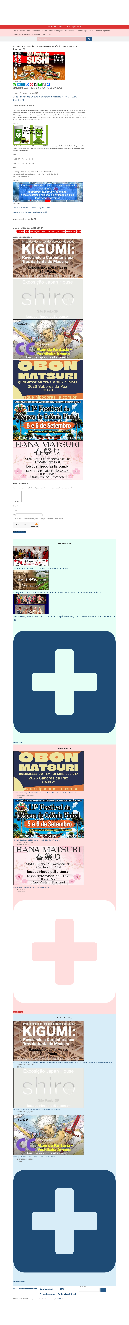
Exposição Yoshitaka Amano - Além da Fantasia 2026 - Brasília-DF (35, 1157)
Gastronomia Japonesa (46, 231)
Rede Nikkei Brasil (67, 1294)
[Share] (48, 84)
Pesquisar (82, 1287)
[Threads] (36, 84)
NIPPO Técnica (62, 1299)
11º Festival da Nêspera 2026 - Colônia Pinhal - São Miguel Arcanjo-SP (36, 840)
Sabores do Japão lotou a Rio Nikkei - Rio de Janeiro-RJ (41, 568)
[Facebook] (27, 84)
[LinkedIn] (23, 84)
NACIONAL (61, 231)
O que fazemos (47, 1294)
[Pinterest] (31, 84)
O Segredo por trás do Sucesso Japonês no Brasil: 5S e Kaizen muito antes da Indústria (57, 592)
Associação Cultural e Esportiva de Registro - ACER (30, 212)
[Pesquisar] (103, 1290)
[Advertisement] (52, 12)
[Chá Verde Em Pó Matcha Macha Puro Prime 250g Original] (30, 144)
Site (14, 514)
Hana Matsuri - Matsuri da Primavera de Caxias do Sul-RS (32, 887)
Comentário (17, 502)
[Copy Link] (44, 84)
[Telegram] (19, 84)
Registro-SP (71, 231)
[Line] (40, 84)
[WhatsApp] (15, 84)
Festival (33, 231)
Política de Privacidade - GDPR (25, 1289)
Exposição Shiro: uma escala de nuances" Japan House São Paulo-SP (36, 1109)
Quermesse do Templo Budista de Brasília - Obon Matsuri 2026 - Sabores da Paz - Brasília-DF (44, 793)
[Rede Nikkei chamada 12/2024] (48, 201)
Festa (27, 231)
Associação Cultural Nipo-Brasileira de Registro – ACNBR (31, 208)
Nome (15, 506)
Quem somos (46, 1289)
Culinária (20, 231)
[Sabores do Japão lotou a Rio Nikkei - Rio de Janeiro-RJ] (31, 566)
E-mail (15, 510)
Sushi (79, 231)
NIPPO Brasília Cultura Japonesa (64, 26)
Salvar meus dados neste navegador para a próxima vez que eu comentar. (39, 519)
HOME (61, 1289)
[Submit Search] (89, 39)
